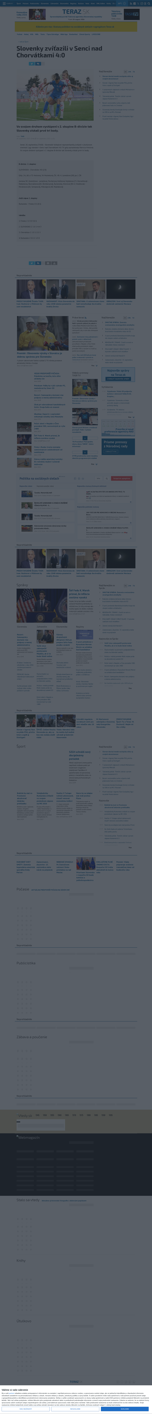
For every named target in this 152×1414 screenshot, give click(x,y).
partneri (11, 1393)
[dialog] (76, 1399)
